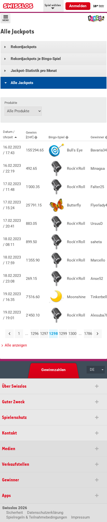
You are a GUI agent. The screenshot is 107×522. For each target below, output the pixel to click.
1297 (44, 333)
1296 (35, 333)
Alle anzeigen (16, 345)
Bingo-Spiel (56, 137)
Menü (5, 20)
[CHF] (31, 135)
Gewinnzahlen (53, 370)
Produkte (10, 103)
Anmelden (78, 6)
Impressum (80, 517)
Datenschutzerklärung (45, 512)
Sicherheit (14, 512)
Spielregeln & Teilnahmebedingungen (36, 517)
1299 (63, 333)
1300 (72, 333)
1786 (88, 333)
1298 (53, 333)
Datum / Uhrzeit (8, 134)
